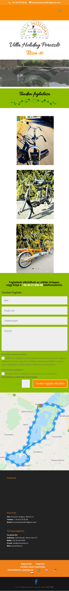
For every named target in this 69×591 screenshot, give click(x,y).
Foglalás (40, 563)
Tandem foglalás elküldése (50, 383)
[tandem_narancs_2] (34, 272)
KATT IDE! (50, 587)
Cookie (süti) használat (32, 566)
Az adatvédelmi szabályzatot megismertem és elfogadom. (29, 375)
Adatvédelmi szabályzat (20, 569)
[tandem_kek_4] (34, 164)
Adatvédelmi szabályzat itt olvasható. (20, 376)
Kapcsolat (26, 563)
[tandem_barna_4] (34, 218)
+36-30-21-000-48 (32, 285)
